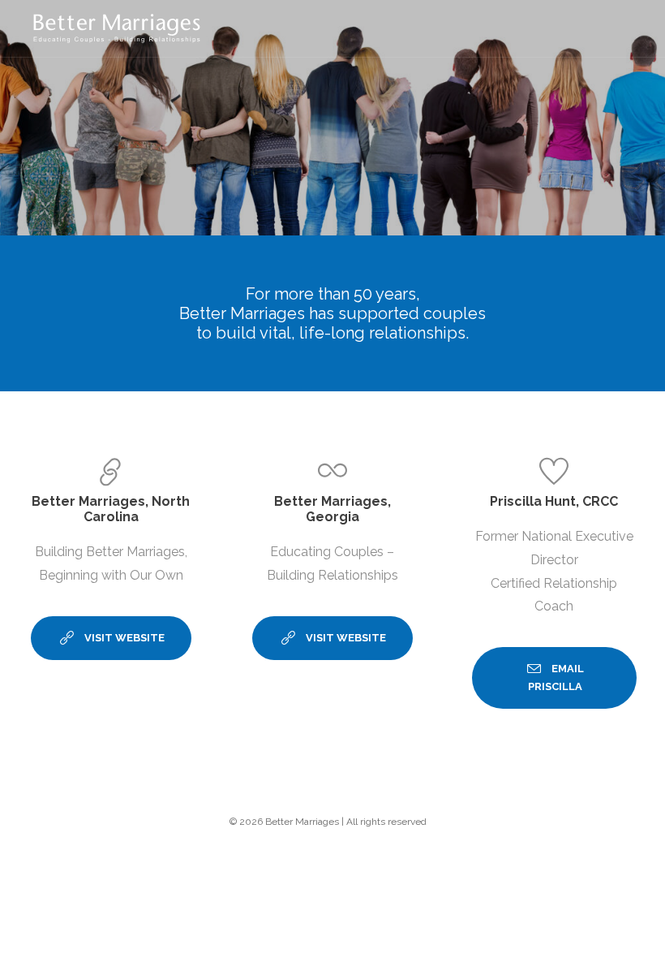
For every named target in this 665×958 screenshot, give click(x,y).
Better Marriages (302, 821)
